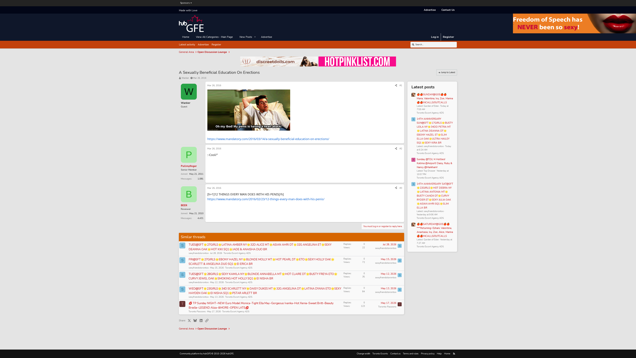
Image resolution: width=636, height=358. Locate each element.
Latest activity (187, 44)
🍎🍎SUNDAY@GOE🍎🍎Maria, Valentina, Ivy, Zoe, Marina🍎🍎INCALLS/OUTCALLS (435, 98)
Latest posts (423, 87)
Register (216, 44)
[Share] (396, 85)
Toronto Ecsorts (380, 353)
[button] (255, 37)
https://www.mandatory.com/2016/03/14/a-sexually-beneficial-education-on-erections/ (268, 139)
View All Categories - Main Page (214, 37)
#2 (400, 148)
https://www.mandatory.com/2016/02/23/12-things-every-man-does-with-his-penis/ (265, 199)
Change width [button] (363, 353)
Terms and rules (411, 353)
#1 (400, 85)
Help (439, 353)
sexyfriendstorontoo (199, 253)
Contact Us (448, 10)
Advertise (430, 10)
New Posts (245, 37)
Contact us (395, 353)
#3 (400, 188)
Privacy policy (428, 353)
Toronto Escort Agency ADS (237, 253)
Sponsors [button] (185, 2)
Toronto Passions (197, 311)
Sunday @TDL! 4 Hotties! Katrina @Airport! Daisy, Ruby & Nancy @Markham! (434, 163)
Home (185, 37)
